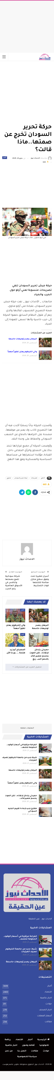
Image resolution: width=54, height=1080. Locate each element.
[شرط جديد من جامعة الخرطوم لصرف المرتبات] (45, 761)
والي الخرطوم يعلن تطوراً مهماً (22, 352)
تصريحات (34, 478)
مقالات (48, 1022)
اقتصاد (48, 992)
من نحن (9, 1051)
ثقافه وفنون (28, 1045)
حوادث (48, 1004)
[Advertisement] (27, 26)
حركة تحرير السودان (20, 478)
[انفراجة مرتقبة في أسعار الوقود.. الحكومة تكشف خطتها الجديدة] (45, 748)
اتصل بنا (21, 1051)
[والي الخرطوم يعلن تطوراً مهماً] (45, 355)
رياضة (8, 1040)
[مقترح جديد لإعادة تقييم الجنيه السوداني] (45, 812)
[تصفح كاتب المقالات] (27, 549)
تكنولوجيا (44, 1045)
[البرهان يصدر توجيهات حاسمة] (45, 342)
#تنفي (43, 478)
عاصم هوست (7, 1065)
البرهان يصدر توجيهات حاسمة (23, 339)
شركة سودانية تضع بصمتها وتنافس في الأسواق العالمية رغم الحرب (13, 582)
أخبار (4, 157)
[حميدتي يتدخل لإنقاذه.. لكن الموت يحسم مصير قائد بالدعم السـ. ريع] (39, 640)
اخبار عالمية (46, 998)
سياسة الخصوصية (27, 1057)
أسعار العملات (44, 1016)
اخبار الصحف (45, 1010)
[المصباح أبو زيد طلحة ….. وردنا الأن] (15, 640)
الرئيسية (41, 1040)
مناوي (9, 478)
